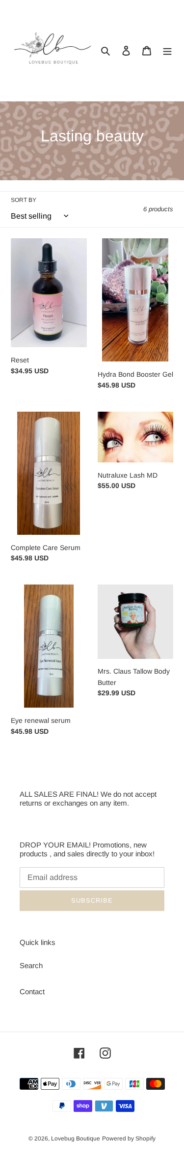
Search (31, 965)
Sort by (23, 199)
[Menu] (167, 50)
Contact (32, 991)
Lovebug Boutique (75, 1138)
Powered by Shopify (129, 1138)
